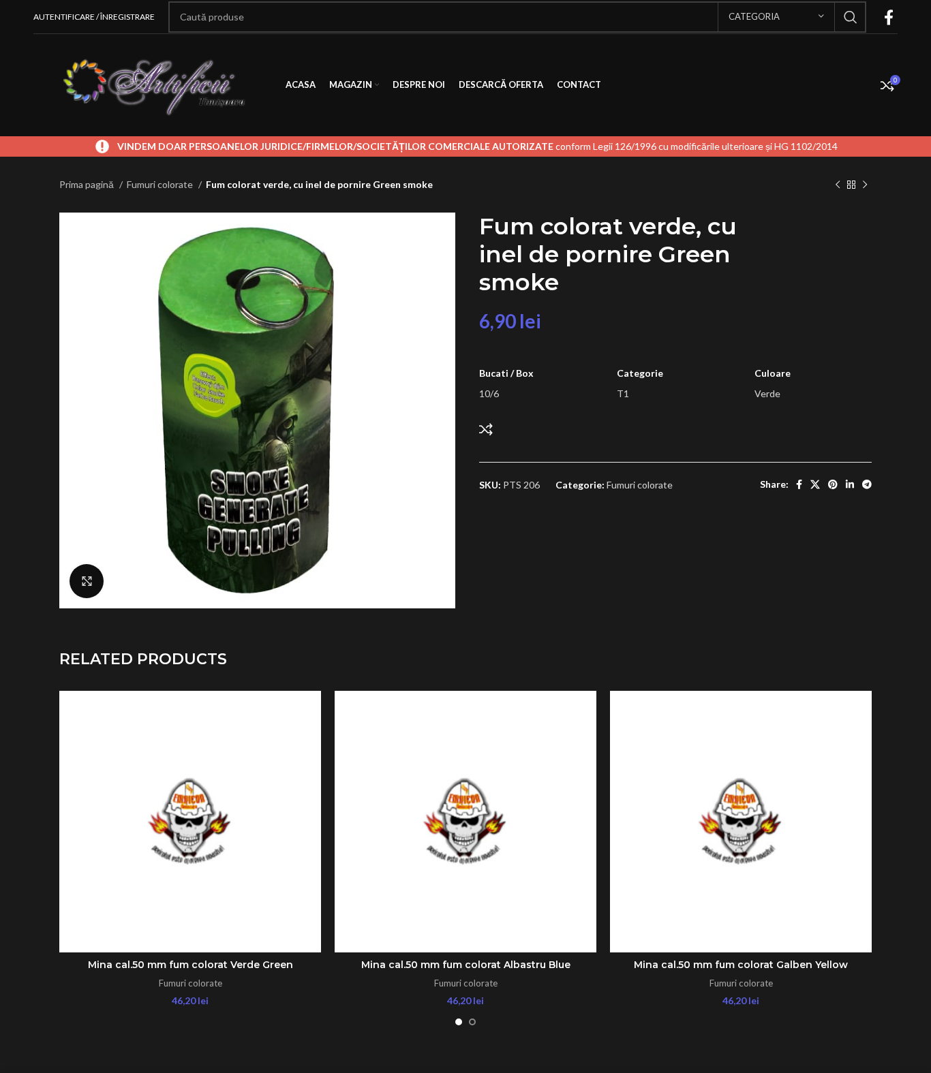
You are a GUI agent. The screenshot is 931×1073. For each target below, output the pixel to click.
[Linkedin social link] (850, 484)
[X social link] (815, 484)
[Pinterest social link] (833, 484)
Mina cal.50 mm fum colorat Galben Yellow (741, 965)
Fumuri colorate (161, 184)
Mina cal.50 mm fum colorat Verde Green (190, 965)
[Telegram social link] (867, 484)
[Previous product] (837, 185)
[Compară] (486, 429)
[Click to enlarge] (87, 581)
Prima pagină (87, 184)
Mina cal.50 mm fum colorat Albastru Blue (465, 965)
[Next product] (865, 185)
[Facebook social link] (889, 17)
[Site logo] (152, 84)
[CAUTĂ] (850, 17)
